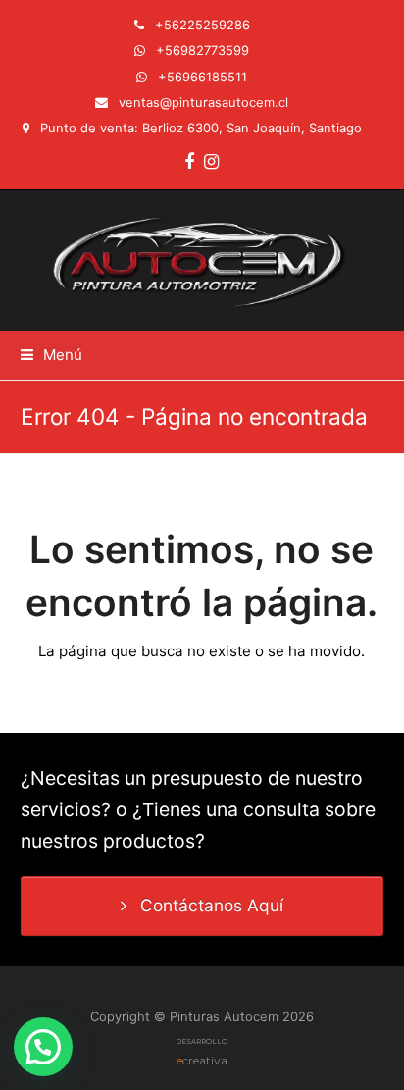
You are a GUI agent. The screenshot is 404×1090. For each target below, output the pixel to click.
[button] (51, 354)
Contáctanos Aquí (211, 905)
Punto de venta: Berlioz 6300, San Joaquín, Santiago (201, 127)
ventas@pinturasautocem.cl (203, 102)
